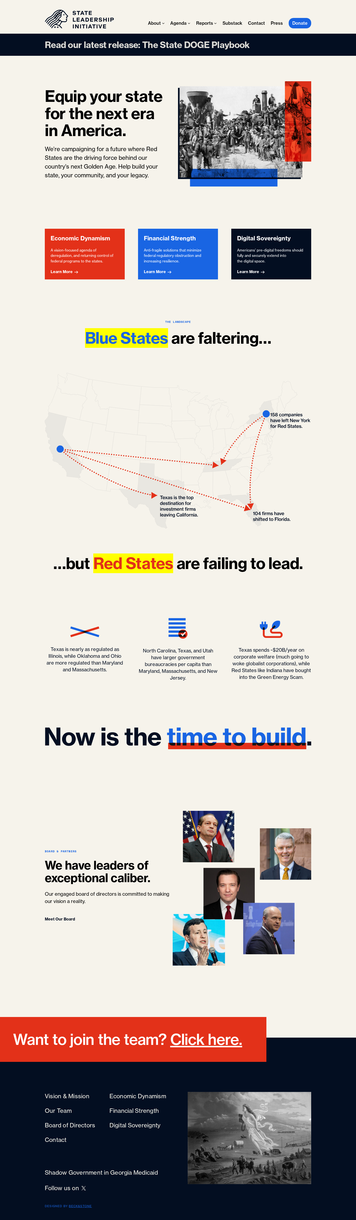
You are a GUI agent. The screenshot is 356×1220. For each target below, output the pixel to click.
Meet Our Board (60, 919)
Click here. (206, 1039)
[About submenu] (163, 23)
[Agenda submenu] (189, 23)
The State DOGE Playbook (195, 44)
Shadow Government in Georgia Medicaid (101, 1172)
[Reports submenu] (215, 23)
